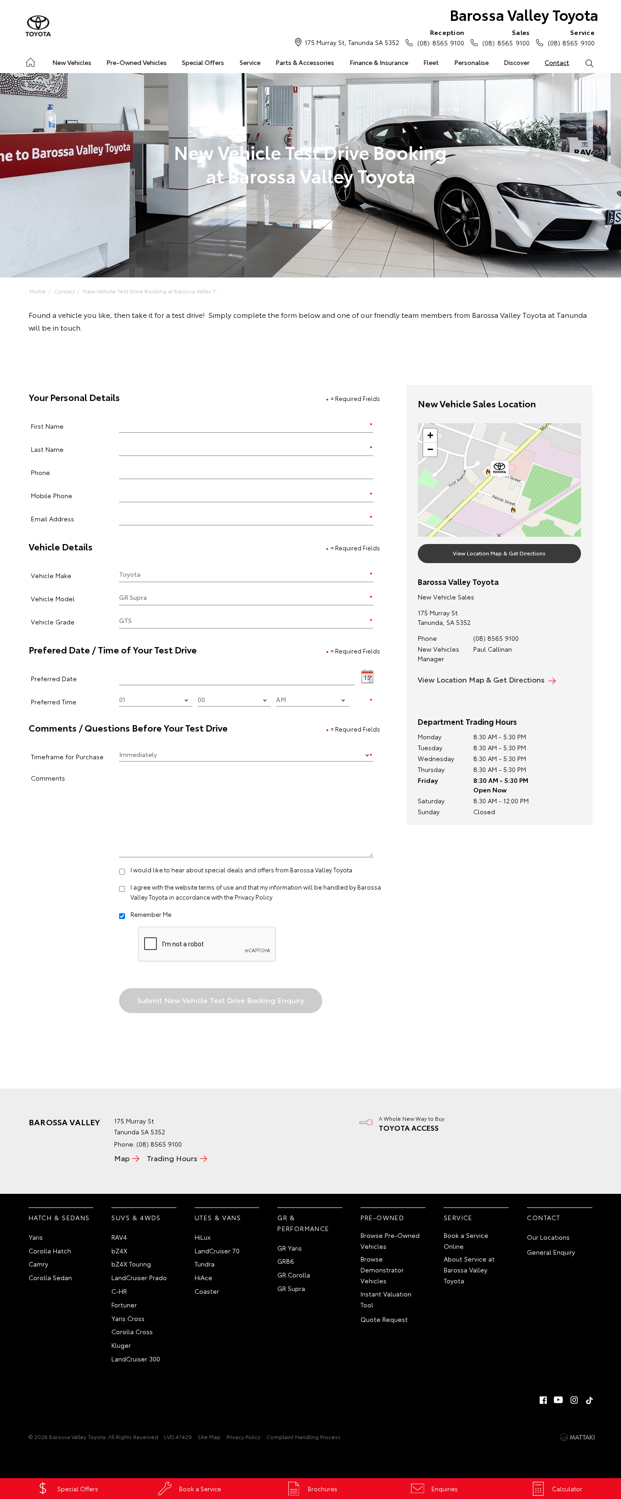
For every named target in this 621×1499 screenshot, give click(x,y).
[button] (499, 470)
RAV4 (119, 1237)
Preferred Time (53, 701)
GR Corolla (293, 1274)
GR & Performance (303, 1223)
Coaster (207, 1291)
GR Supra (291, 1288)
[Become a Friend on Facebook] (543, 1400)
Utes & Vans (218, 1217)
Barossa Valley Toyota (524, 14)
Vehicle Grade (53, 621)
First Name (47, 425)
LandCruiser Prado (139, 1277)
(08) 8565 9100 (440, 37)
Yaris (36, 1237)
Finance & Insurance (379, 62)
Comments (48, 777)
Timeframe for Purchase (67, 756)
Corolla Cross (132, 1331)
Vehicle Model (53, 598)
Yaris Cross (128, 1318)
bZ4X (119, 1250)
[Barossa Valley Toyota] (38, 26)
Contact (557, 62)
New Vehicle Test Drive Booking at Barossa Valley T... (151, 291)
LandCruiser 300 (135, 1358)
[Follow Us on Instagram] (574, 1400)
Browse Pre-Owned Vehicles (390, 1241)
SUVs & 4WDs (135, 1217)
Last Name (47, 449)
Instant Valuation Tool (386, 1299)
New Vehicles (71, 62)
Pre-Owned (383, 1217)
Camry (38, 1263)
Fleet (431, 62)
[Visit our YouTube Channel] (559, 1400)
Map (122, 1158)
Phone (40, 472)
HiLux (202, 1237)
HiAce (203, 1277)
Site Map (209, 1436)
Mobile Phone (51, 495)
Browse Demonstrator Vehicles (382, 1269)
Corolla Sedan (50, 1277)
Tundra (205, 1263)
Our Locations (548, 1237)
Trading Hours (172, 1158)
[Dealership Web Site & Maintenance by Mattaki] (577, 1437)
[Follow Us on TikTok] (590, 1400)
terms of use (216, 887)
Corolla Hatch (50, 1250)
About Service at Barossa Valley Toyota (469, 1269)
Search (589, 62)
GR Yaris (289, 1247)
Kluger (121, 1345)
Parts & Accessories (304, 62)
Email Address (52, 518)
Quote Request (384, 1319)
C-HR (119, 1291)
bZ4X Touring (131, 1263)
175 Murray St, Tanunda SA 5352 (352, 42)
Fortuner (124, 1304)
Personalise (471, 62)
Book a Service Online (466, 1241)
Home (30, 60)
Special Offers (203, 62)
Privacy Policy (253, 897)
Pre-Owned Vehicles (136, 62)
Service (250, 62)
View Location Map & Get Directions (499, 553)
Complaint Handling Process (303, 1436)
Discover (517, 62)
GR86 (285, 1261)
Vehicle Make (51, 575)
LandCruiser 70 (217, 1250)
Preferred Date (54, 678)
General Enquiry (551, 1252)
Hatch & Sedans (59, 1217)
